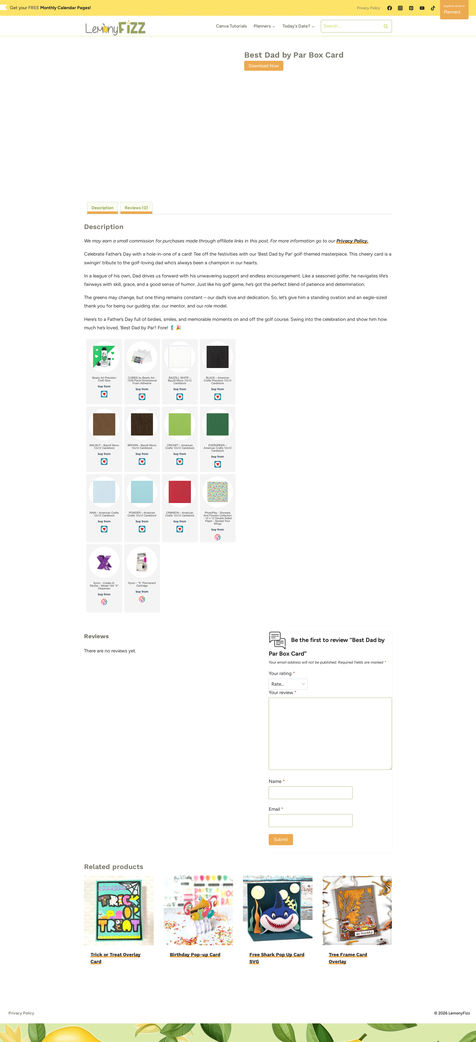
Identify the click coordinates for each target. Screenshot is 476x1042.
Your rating (282, 673)
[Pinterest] (411, 8)
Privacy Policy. (352, 241)
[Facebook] (389, 8)
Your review (283, 692)
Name (277, 781)
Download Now (264, 65)
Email (276, 809)
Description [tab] (102, 207)
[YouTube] (422, 8)
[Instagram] (400, 8)
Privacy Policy (368, 8)
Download (182, 970)
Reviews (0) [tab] (136, 207)
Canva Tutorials (231, 26)
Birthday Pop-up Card (195, 954)
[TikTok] (433, 8)
